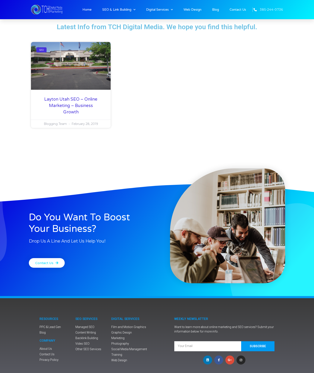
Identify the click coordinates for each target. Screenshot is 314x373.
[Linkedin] (207, 360)
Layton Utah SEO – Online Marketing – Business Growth (70, 106)
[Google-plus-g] (229, 360)
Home (87, 10)
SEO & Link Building (116, 10)
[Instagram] (240, 360)
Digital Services (157, 10)
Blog (215, 10)
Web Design (192, 10)
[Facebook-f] (218, 360)
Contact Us (238, 10)
